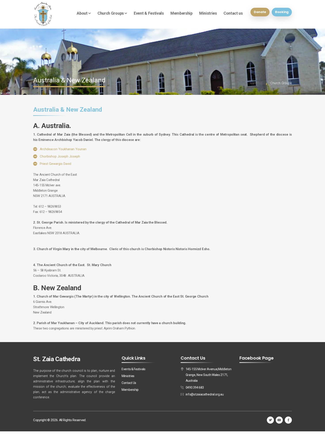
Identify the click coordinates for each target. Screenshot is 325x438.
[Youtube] (279, 420)
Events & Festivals (133, 369)
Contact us (233, 13)
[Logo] (43, 14)
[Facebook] (288, 420)
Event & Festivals (149, 13)
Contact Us (129, 383)
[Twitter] (270, 420)
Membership (181, 13)
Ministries (208, 13)
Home (258, 83)
